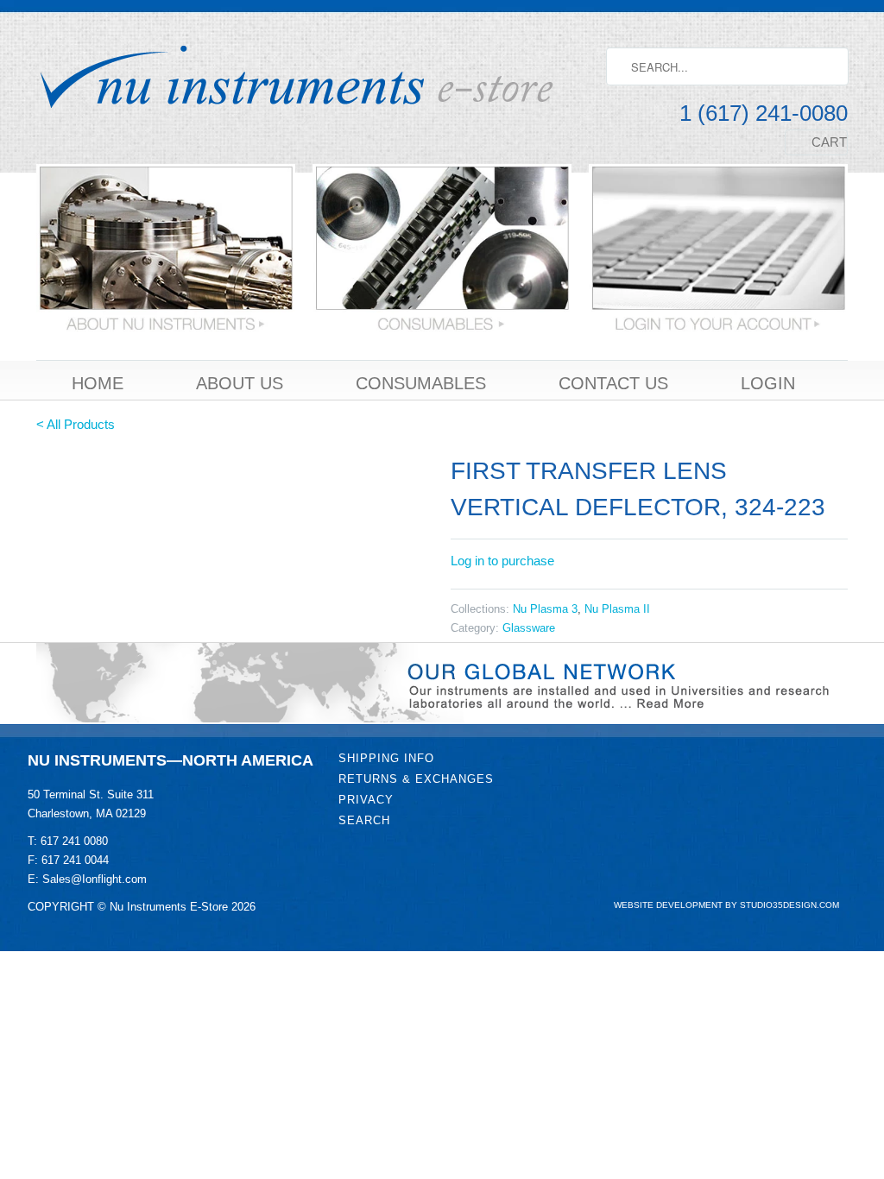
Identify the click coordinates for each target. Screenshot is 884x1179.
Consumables (421, 384)
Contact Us (613, 384)
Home (97, 384)
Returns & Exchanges (416, 778)
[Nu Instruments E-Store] (312, 79)
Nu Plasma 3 (545, 608)
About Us (239, 384)
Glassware (528, 627)
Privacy (366, 799)
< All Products (75, 424)
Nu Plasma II (617, 608)
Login (768, 384)
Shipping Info (386, 758)
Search (364, 820)
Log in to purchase (502, 560)
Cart (829, 142)
